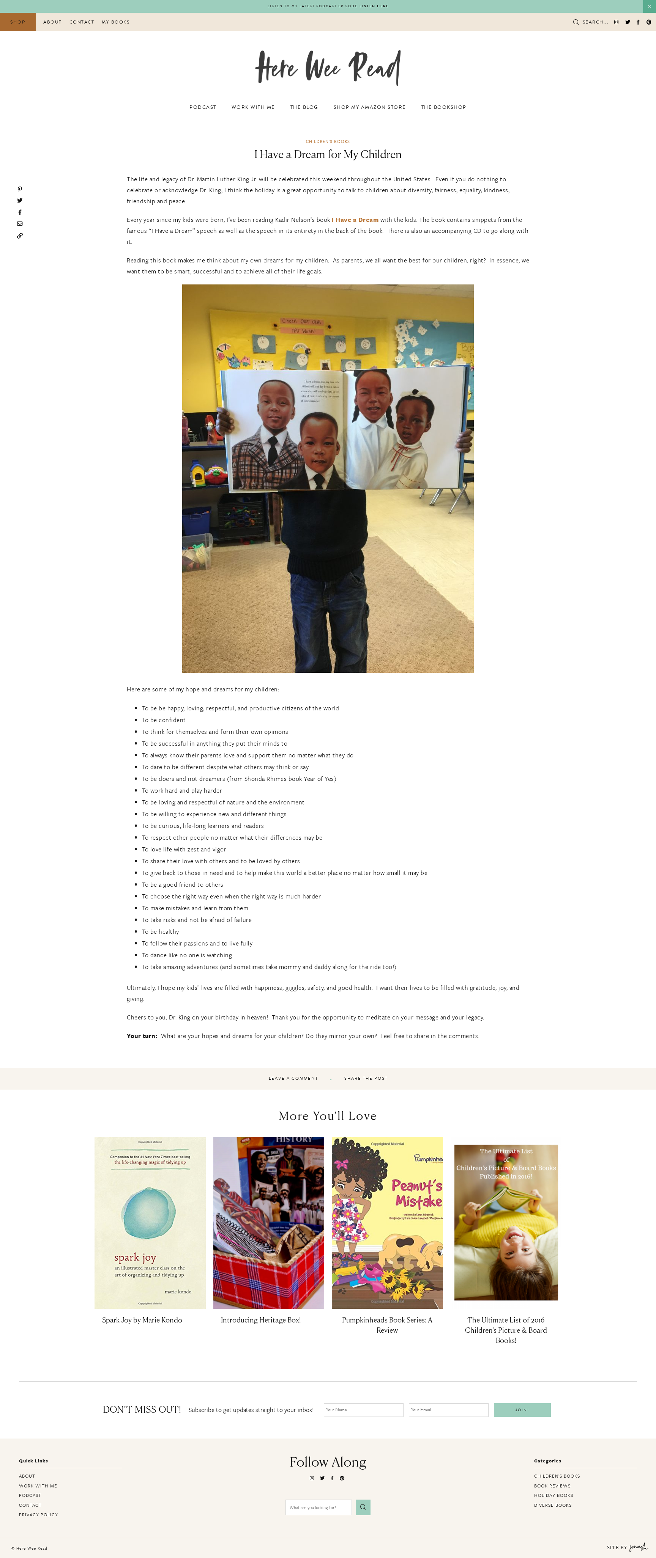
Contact (82, 22)
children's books (328, 141)
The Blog (304, 107)
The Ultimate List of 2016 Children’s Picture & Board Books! (506, 1330)
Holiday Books (553, 1495)
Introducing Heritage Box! (261, 1320)
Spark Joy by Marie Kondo (142, 1320)
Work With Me (253, 107)
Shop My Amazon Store (370, 107)
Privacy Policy (38, 1514)
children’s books (557, 1475)
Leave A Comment (293, 1079)
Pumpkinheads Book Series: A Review (387, 1325)
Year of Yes (319, 778)
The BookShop (444, 107)
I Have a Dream (355, 219)
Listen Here (374, 6)
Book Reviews (552, 1485)
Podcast (202, 107)
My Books (115, 22)
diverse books (553, 1504)
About (52, 22)
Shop (17, 22)
